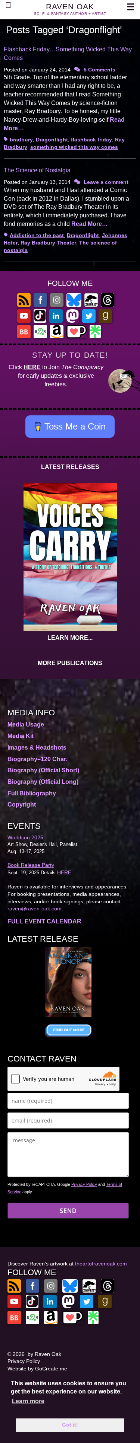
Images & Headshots (36, 747)
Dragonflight (52, 140)
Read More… (89, 224)
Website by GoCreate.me (37, 1369)
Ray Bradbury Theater (48, 243)
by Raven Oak (44, 1354)
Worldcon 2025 (25, 837)
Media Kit (20, 736)
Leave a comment (106, 182)
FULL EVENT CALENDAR (44, 921)
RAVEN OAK (70, 6)
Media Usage (25, 724)
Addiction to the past (37, 235)
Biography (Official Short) (43, 770)
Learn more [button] (28, 1401)
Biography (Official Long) (42, 782)
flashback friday (91, 140)
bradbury (21, 140)
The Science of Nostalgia (37, 170)
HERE (32, 367)
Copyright (21, 804)
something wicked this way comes (74, 147)
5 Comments (99, 70)
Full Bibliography (31, 793)
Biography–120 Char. (37, 759)
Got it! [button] (70, 1425)
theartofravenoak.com (101, 1264)
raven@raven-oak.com (34, 909)
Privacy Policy (84, 1184)
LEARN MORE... (70, 638)
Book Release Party (30, 865)
